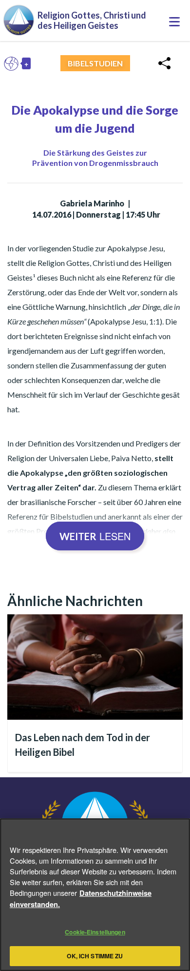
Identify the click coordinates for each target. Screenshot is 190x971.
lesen (95, 536)
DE (13, 63)
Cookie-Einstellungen (95, 932)
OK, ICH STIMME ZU (95, 955)
